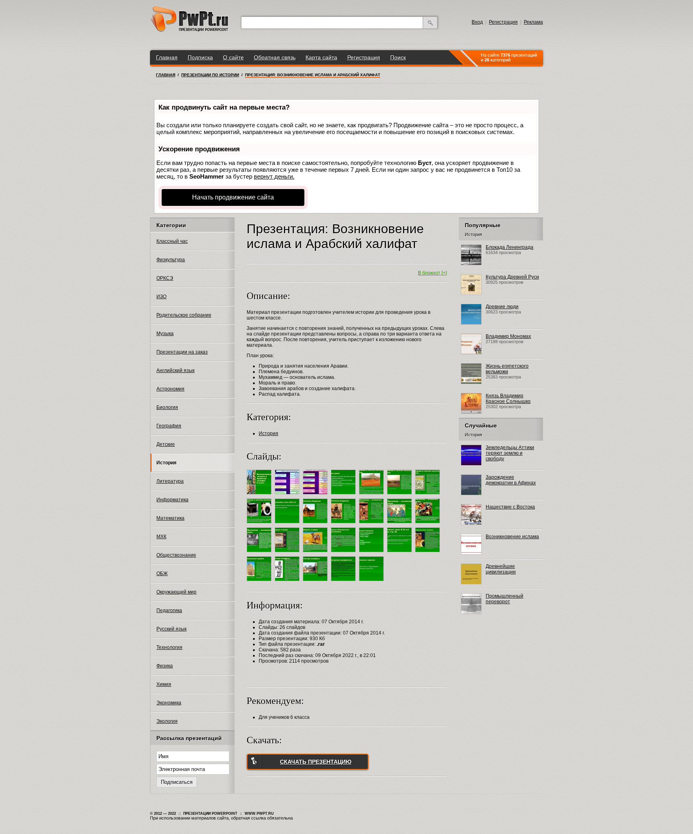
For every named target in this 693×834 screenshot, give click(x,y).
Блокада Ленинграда (509, 247)
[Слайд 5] (372, 495)
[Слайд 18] (344, 553)
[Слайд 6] (400, 495)
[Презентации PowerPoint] (189, 30)
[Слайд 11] (344, 524)
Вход (477, 22)
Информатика (172, 499)
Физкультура (170, 259)
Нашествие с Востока (510, 507)
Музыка (165, 333)
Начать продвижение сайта (233, 197)
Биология (167, 407)
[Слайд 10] (316, 524)
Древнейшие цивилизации (501, 569)
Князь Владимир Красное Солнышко (508, 398)
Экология (167, 721)
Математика (170, 518)
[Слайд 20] (400, 553)
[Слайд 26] (372, 582)
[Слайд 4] (344, 495)
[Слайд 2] (288, 495)
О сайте (233, 57)
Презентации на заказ (182, 352)
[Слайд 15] (260, 553)
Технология (169, 647)
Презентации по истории (210, 75)
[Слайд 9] (288, 524)
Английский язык (175, 370)
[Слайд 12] (372, 524)
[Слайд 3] (316, 495)
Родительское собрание (183, 315)
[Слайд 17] (316, 553)
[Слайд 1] (260, 495)
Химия (163, 684)
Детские (165, 444)
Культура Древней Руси (512, 277)
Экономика (168, 703)
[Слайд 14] (428, 524)
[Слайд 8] (260, 524)
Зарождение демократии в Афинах (511, 480)
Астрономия (170, 389)
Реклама (533, 22)
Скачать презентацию (315, 762)
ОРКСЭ (164, 278)
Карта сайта (321, 57)
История (166, 463)
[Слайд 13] (400, 524)
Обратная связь (275, 57)
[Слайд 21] (428, 553)
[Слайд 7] (428, 495)
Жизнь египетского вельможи (507, 368)
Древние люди (502, 306)
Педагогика (169, 610)
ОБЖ (162, 573)
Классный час (172, 241)
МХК (161, 536)
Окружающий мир (176, 592)
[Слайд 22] (260, 582)
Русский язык (171, 629)
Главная (167, 57)
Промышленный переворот (504, 598)
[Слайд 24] (316, 582)
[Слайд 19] (372, 553)
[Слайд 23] (288, 582)
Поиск (398, 57)
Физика (164, 666)
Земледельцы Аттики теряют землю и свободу (510, 453)
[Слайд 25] (344, 582)
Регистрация (503, 22)
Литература (170, 481)
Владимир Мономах (508, 336)
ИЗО (161, 296)
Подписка (200, 57)
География (168, 426)
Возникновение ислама (512, 536)
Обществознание (176, 555)
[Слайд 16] (288, 553)
